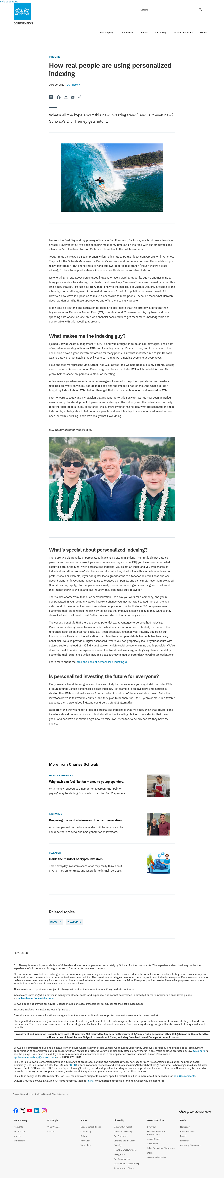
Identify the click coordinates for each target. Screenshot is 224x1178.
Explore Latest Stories (91, 1127)
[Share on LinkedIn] (65, 97)
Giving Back (119, 1154)
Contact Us (63, 1094)
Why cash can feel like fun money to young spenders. (86, 782)
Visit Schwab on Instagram (44, 1110)
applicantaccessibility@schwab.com (35, 1057)
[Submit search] (201, 10)
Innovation (85, 1140)
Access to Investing (123, 1131)
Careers (51, 1131)
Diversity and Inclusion (124, 1140)
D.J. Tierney (73, 84)
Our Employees (121, 1136)
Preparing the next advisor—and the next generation (85, 820)
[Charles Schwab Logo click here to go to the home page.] (33, 13)
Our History (19, 1140)
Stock (150, 1152)
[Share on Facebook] (58, 97)
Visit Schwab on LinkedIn (37, 1110)
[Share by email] (73, 97)
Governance (152, 1143)
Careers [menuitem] (144, 10)
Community (86, 1131)
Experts (183, 1136)
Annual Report (153, 1139)
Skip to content (9, 1)
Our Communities (122, 1159)
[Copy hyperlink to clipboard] (80, 97)
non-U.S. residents (184, 1075)
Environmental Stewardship (126, 1163)
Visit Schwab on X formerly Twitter (22, 1110)
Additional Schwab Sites (45, 1094)
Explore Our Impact (123, 1127)
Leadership (19, 1131)
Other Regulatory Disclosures (160, 1148)
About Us (18, 1127)
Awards (17, 1136)
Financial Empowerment (125, 1149)
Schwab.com (27, 1094)
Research (184, 1140)
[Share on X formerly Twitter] (51, 97)
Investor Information (156, 1157)
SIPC (73, 1065)
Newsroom (185, 1127)
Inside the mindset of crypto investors (75, 859)
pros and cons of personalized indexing (100, 662)
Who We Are (53, 1127)
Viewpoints (86, 1145)
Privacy (16, 1094)
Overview (151, 1127)
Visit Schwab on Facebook (15, 1110)
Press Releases (187, 1131)
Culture (84, 1136)
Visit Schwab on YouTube (29, 1110)
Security (118, 1145)
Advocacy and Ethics (123, 1168)
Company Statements (190, 1145)
